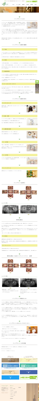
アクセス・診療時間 (14, 392)
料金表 (36, 4)
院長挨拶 (12, 390)
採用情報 (12, 396)
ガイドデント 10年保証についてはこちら (8, 350)
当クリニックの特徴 (14, 391)
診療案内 (23, 4)
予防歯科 (27, 4)
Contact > (6, 392)
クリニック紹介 (18, 4)
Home (13, 4)
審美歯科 (32, 4)
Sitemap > (3, 392)
